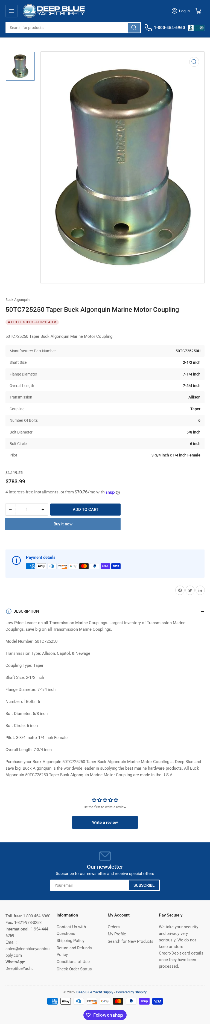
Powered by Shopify (131, 992)
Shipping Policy (70, 940)
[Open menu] (11, 11)
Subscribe (143, 885)
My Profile (117, 934)
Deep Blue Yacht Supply (94, 992)
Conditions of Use (73, 961)
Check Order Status (74, 969)
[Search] (134, 27)
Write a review (105, 822)
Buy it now (63, 524)
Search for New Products (130, 941)
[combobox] (73, 27)
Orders (114, 926)
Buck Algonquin (17, 300)
